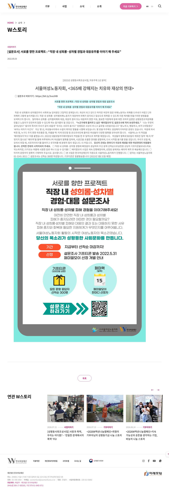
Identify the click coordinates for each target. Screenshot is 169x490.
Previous (152, 390)
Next (158, 390)
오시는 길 (77, 461)
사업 (64, 6)
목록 (84, 378)
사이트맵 (66, 461)
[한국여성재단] (17, 6)
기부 (47, 6)
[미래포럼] (153, 473)
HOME (10, 22)
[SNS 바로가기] (160, 461)
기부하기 (129, 6)
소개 (99, 6)
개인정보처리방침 (51, 461)
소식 (82, 6)
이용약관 (36, 461)
